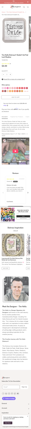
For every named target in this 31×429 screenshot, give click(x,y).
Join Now (23, 216)
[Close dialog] (30, 207)
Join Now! (8, 423)
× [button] (27, 416)
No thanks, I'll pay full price (23, 218)
